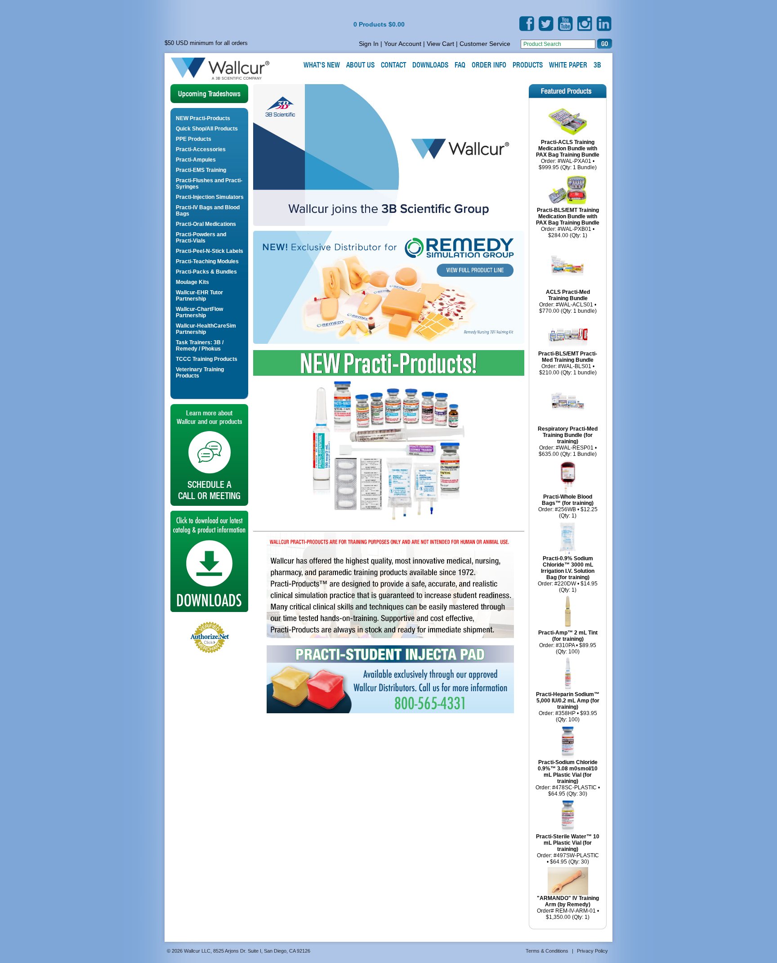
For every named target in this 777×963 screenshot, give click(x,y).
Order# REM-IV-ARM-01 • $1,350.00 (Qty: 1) (568, 914)
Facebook (526, 23)
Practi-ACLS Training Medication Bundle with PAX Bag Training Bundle (567, 148)
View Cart (440, 43)
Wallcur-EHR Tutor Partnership (199, 295)
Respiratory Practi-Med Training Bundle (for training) (568, 435)
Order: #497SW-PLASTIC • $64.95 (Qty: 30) (568, 858)
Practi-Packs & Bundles (206, 272)
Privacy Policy (592, 951)
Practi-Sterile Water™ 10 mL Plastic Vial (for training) (567, 842)
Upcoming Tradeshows (209, 94)
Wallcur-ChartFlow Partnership (199, 312)
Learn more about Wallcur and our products (209, 455)
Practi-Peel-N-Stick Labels (209, 251)
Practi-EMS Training (201, 170)
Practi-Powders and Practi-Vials (201, 237)
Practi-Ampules (196, 160)
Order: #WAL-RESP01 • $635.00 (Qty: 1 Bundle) (568, 451)
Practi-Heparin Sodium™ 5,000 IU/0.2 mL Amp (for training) (567, 700)
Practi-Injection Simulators (210, 197)
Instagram (584, 23)
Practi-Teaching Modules (207, 261)
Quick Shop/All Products (207, 129)
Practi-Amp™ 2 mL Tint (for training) (568, 636)
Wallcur (230, 68)
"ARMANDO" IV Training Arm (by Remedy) (568, 901)
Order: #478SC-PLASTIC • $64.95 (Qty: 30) (568, 790)
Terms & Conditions (547, 951)
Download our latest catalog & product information (209, 561)
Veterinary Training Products (200, 372)
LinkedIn (604, 23)
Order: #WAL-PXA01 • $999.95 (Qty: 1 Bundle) (568, 164)
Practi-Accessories (201, 149)
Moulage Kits (192, 282)
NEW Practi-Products (203, 118)
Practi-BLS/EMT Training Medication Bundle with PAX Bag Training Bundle (567, 216)
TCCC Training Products (206, 359)
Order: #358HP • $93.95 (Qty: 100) (568, 716)
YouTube (565, 23)
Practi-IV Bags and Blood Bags (208, 210)
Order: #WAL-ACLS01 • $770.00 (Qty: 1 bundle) (568, 308)
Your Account (402, 43)
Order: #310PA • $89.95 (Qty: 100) (567, 648)
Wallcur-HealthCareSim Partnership (206, 329)
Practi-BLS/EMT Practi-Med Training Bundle (567, 357)
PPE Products (193, 139)
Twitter (546, 23)
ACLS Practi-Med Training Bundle (568, 295)
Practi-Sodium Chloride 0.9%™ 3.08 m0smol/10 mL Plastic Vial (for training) (568, 771)
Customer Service (485, 43)
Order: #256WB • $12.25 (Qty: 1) (568, 512)
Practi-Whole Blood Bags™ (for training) (568, 500)
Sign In (369, 43)
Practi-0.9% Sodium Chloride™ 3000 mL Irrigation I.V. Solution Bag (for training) (567, 567)
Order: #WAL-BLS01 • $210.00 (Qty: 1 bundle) (568, 369)
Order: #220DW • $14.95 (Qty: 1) (568, 586)
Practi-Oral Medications (206, 224)
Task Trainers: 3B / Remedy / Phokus (199, 345)
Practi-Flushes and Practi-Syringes (209, 183)
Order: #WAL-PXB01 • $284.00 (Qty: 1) (567, 232)
